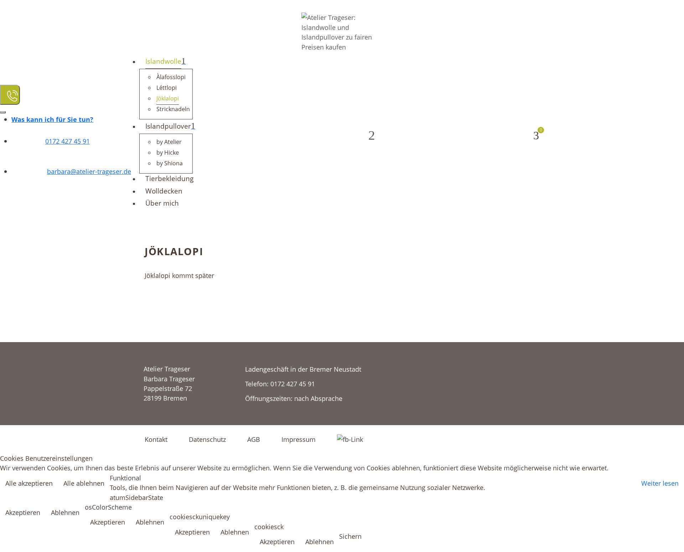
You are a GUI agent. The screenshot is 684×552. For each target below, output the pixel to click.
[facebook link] (350, 439)
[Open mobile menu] (10, 95)
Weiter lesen (660, 483)
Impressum (298, 439)
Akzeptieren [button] (22, 512)
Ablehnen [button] (65, 512)
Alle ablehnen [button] (83, 483)
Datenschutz (207, 439)
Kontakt (156, 439)
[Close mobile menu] (3, 112)
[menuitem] (52, 119)
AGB (253, 439)
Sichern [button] (350, 536)
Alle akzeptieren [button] (29, 483)
